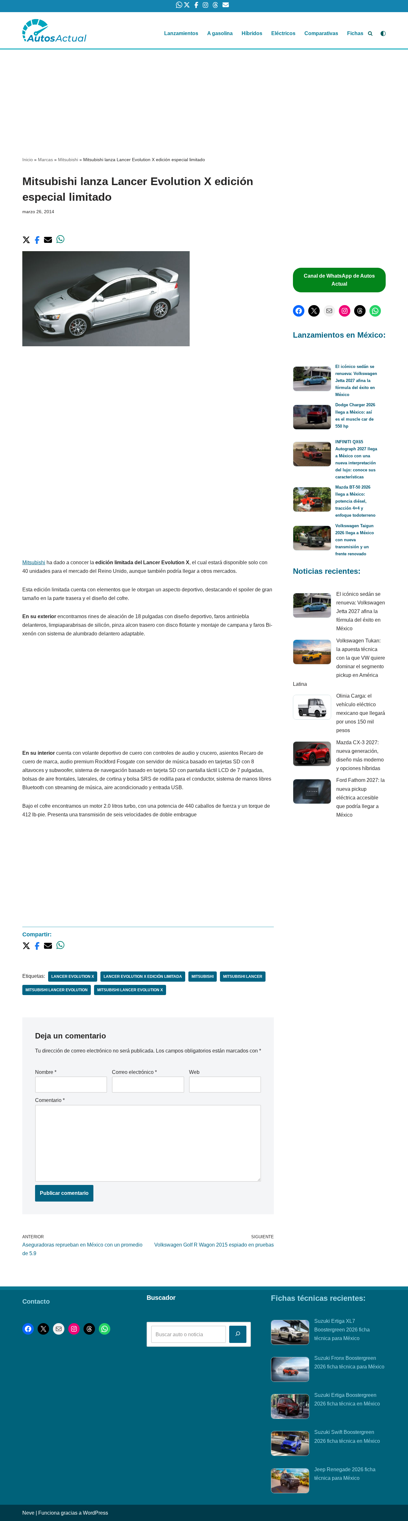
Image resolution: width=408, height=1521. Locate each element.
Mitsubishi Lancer (242, 976)
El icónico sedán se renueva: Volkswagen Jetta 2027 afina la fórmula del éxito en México (356, 380)
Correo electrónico (134, 1072)
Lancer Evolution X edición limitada (143, 976)
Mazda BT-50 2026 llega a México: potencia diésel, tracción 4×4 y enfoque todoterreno (355, 501)
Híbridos (252, 33)
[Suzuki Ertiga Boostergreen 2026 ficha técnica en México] (290, 1407)
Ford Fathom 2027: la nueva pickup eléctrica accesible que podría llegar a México (360, 797)
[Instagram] (344, 311)
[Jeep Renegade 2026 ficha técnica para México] (290, 1482)
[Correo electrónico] (329, 311)
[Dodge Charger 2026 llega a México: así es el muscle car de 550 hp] (312, 418)
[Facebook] (298, 311)
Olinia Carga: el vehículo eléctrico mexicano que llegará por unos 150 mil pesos (360, 713)
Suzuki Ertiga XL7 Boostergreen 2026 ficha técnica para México (342, 1329)
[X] (314, 311)
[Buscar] (370, 33)
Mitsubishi (68, 159)
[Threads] (360, 311)
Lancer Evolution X (72, 976)
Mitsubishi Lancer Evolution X (130, 990)
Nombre (45, 1072)
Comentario (50, 1100)
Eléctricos (283, 33)
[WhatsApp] (375, 311)
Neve (28, 1513)
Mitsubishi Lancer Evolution (57, 990)
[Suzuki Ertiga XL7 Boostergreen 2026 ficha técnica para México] (290, 1333)
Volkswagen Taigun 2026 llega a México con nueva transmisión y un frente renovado (354, 539)
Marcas (45, 159)
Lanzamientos (181, 33)
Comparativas (321, 33)
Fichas (355, 33)
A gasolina (220, 33)
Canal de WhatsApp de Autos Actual (339, 280)
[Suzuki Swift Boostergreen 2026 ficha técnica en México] (290, 1444)
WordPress (95, 1513)
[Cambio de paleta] (383, 33)
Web (194, 1072)
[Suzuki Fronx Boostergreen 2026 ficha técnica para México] (290, 1370)
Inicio (27, 159)
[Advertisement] (204, 96)
